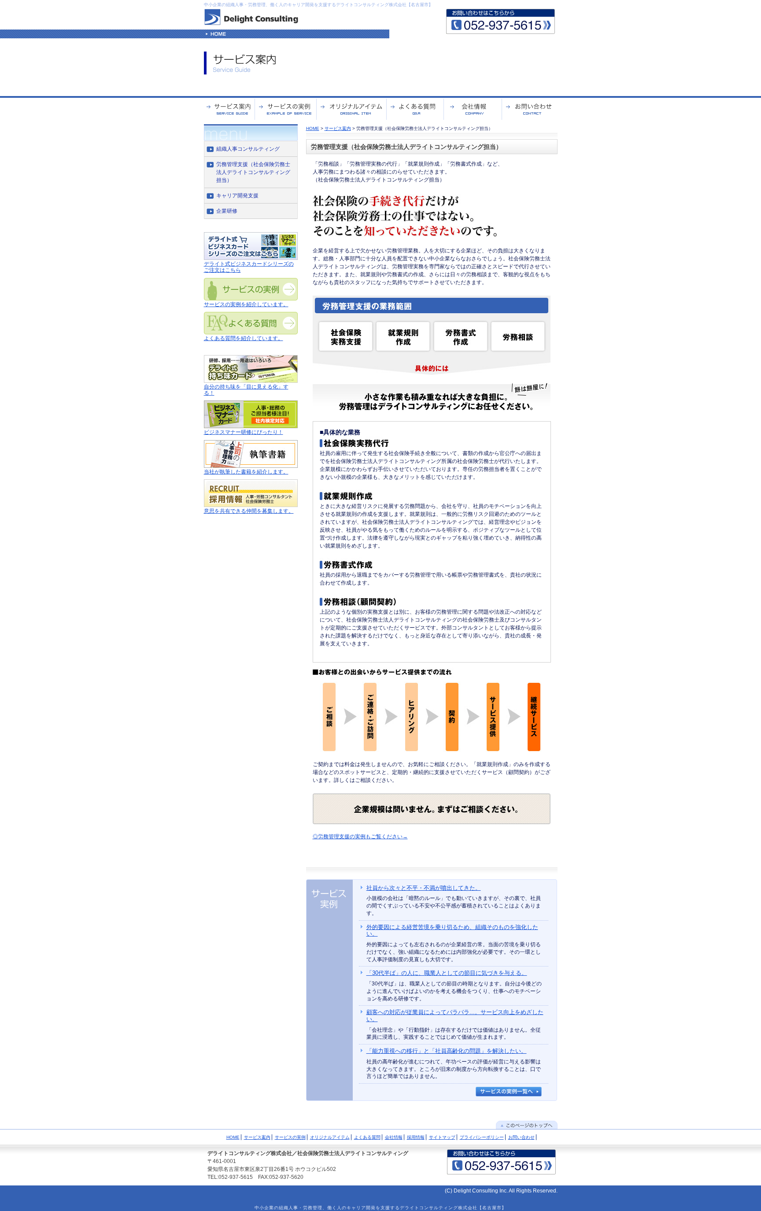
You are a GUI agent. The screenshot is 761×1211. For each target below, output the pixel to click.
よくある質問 (367, 1137)
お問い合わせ (521, 1137)
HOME (312, 128)
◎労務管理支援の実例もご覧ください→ (360, 836)
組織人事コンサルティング (248, 149)
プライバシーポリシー (482, 1137)
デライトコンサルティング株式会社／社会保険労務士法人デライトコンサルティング (307, 1153)
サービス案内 (338, 128)
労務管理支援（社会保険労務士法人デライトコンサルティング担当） (253, 172)
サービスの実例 (290, 1137)
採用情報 (416, 1137)
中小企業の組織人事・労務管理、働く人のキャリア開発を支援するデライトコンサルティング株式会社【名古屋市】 (318, 4)
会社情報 (394, 1137)
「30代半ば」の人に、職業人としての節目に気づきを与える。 (446, 973)
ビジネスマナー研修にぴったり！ (243, 432)
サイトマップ (442, 1137)
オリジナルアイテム (330, 1137)
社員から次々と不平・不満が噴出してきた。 (423, 888)
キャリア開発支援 (237, 196)
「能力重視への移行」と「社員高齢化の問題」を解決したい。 (446, 1051)
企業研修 (226, 211)
